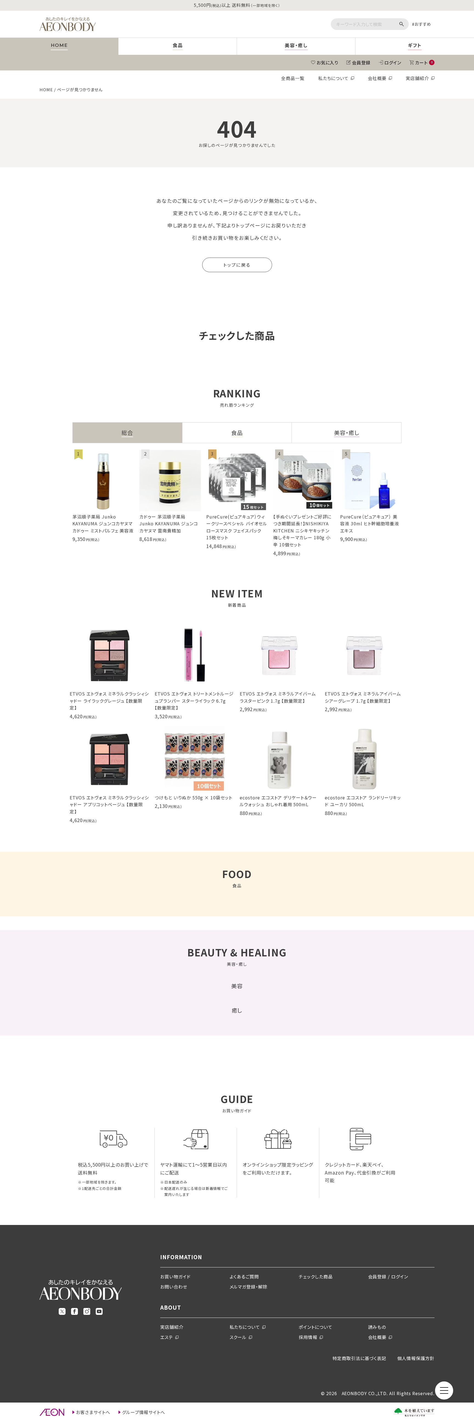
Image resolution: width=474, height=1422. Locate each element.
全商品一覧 (292, 78)
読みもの (377, 1327)
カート (424, 62)
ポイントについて (315, 1327)
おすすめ (422, 24)
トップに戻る (236, 264)
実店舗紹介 (417, 78)
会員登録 (361, 62)
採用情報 (308, 1337)
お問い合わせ (173, 1286)
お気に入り (327, 62)
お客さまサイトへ (93, 1412)
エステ (166, 1337)
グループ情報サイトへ (143, 1412)
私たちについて (333, 78)
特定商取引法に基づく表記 (359, 1358)
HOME (46, 89)
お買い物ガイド (175, 1276)
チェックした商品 (316, 1276)
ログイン (392, 62)
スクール (238, 1337)
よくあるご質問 (244, 1276)
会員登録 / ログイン (388, 1276)
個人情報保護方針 (416, 1358)
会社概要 (377, 78)
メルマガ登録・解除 (249, 1286)
